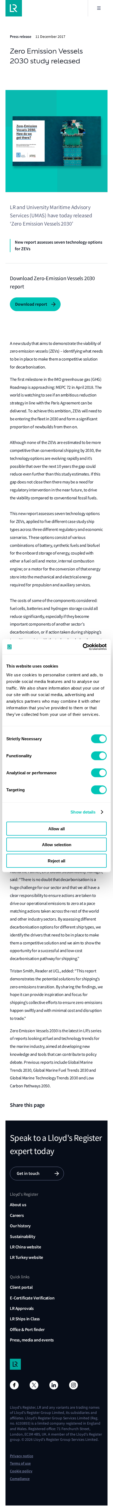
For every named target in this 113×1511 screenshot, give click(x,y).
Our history (20, 1226)
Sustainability (22, 1236)
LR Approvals (22, 1308)
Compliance (20, 1478)
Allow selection (56, 844)
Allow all (56, 828)
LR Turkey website (26, 1257)
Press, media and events (32, 1340)
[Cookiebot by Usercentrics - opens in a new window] (83, 646)
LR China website (25, 1247)
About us (18, 1205)
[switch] (99, 755)
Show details (82, 812)
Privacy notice (21, 1456)
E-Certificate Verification (32, 1298)
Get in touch (28, 1173)
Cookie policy (21, 1471)
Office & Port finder (27, 1329)
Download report (31, 304)
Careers (17, 1215)
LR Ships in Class (25, 1319)
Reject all (56, 860)
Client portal (21, 1287)
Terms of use (20, 1463)
